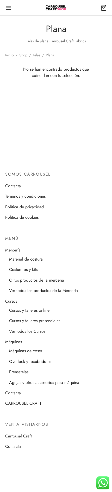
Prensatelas (18, 372)
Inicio (9, 55)
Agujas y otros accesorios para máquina (44, 382)
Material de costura (26, 259)
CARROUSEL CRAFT (23, 403)
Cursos (11, 301)
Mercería (13, 250)
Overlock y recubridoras (30, 361)
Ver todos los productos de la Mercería (43, 291)
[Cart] (104, 8)
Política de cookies (22, 217)
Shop (23, 55)
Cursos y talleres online (29, 310)
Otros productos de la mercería (36, 280)
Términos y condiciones (25, 196)
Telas (36, 55)
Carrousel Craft (18, 436)
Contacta (13, 186)
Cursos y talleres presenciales (34, 321)
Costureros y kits (23, 269)
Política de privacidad (24, 207)
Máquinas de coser (25, 351)
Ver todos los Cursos (27, 331)
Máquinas (13, 342)
